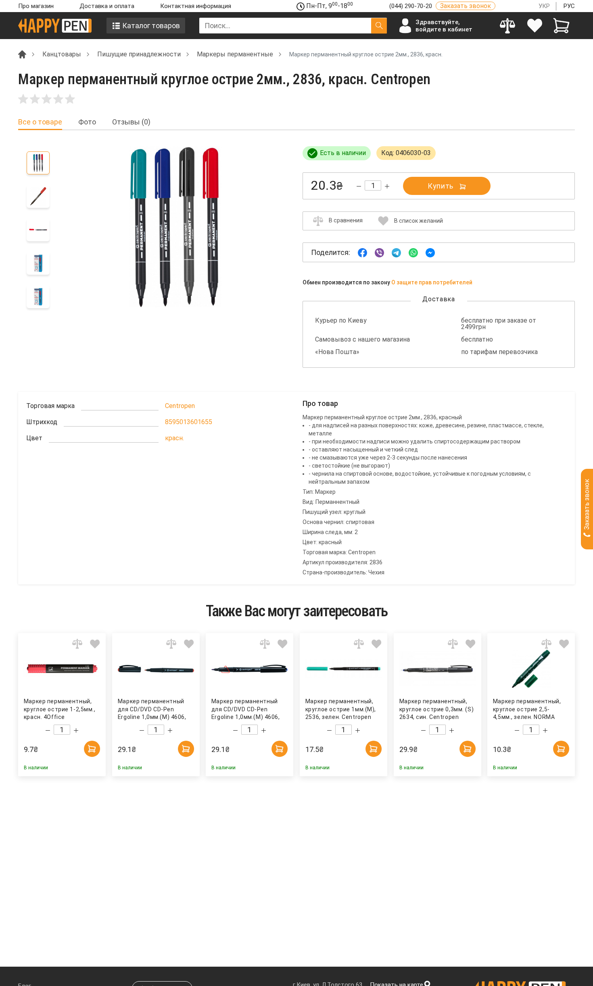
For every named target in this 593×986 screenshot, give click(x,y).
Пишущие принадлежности (139, 54)
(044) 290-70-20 (411, 6)
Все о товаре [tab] (40, 122)
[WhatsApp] (413, 252)
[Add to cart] (92, 749)
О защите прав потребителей (431, 282)
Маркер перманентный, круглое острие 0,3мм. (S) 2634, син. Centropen (436, 709)
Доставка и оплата (106, 6)
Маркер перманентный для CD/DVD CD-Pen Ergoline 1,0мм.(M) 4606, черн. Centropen (245, 709)
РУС (569, 6)
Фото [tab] (87, 122)
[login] (534, 25)
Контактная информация (195, 6)
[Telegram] (396, 252)
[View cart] (561, 25)
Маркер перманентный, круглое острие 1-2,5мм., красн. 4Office (60, 709)
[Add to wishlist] (95, 644)
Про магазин (36, 6)
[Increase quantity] (387, 186)
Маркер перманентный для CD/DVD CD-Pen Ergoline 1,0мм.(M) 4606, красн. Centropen (152, 709)
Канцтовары (61, 54)
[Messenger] (430, 252)
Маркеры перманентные (235, 54)
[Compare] (507, 25)
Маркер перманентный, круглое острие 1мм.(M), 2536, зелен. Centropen (340, 709)
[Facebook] (362, 252)
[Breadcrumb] (22, 54)
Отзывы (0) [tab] (131, 122)
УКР (544, 6)
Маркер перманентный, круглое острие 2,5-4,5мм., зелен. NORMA (527, 709)
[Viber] (379, 252)
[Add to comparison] (77, 644)
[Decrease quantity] (359, 186)
